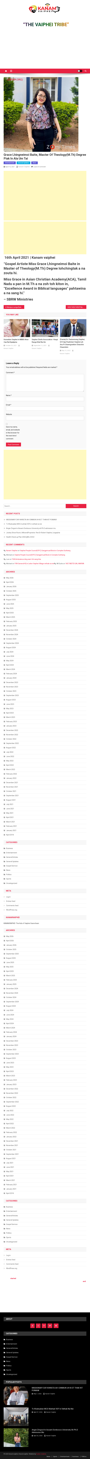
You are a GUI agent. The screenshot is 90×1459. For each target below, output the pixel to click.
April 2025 (10, 613)
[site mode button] (80, 71)
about (49, 1294)
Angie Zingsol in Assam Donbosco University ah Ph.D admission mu (31, 528)
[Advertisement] (45, 51)
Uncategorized (11, 883)
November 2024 (12, 634)
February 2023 (11, 721)
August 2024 (11, 647)
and (84, 1281)
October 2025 (11, 591)
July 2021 (9, 804)
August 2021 (11, 800)
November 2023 (12, 687)
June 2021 (10, 809)
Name (9, 395)
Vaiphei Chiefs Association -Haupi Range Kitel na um (45, 341)
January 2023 (11, 726)
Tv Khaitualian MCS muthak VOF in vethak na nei (24, 524)
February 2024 (11, 674)
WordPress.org (11, 910)
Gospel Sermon (12, 866)
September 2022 (12, 743)
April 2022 (10, 765)
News (34, 163)
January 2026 (11, 586)
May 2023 (9, 708)
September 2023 (12, 695)
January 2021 (11, 830)
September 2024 (12, 643)
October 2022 (11, 739)
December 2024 (12, 630)
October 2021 (11, 791)
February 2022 (11, 774)
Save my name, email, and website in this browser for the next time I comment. (13, 433)
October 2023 (11, 691)
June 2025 (10, 604)
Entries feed (10, 901)
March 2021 (10, 822)
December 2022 (12, 730)
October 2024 (11, 639)
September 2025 (12, 595)
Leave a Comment (39, 167)
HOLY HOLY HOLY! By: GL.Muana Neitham (77, 307)
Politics (8, 874)
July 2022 (9, 752)
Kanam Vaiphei (24, 167)
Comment (10, 372)
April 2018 (10, 835)
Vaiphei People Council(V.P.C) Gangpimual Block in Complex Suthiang (45, 550)
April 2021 (10, 817)
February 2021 (11, 826)
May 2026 (9, 578)
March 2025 (10, 617)
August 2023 (11, 700)
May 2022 (9, 761)
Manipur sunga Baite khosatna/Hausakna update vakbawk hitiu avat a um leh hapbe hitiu (15, 307)
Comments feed (12, 905)
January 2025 (11, 626)
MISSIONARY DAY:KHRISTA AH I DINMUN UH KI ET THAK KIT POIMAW (31, 520)
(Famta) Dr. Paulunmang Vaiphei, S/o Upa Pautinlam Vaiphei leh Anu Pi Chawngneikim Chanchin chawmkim (72, 343)
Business (9, 848)
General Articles (12, 857)
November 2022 (12, 735)
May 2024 (9, 661)
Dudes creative (41, 1454)
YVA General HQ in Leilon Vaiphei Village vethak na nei (34, 563)
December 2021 (12, 782)
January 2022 (11, 778)
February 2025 (11, 621)
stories (27, 1291)
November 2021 (12, 787)
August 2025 (11, 600)
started (13, 1278)
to (70, 1291)
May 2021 (9, 813)
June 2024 (10, 656)
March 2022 (10, 769)
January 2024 (11, 678)
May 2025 (9, 608)
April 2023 (10, 713)
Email (8, 405)
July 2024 (9, 652)
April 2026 (10, 582)
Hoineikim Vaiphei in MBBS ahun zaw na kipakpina (16, 341)
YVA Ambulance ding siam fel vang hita (26, 559)
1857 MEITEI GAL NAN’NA (74, 563)
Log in (8, 897)
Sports (8, 879)
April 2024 (10, 665)
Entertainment (9, 163)
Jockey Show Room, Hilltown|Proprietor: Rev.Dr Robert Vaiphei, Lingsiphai (33, 533)
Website (9, 414)
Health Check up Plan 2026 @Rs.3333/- (20, 537)
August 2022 (11, 748)
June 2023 (10, 704)
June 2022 (10, 756)
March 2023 (10, 717)
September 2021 (12, 795)
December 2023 (12, 682)
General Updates (23, 163)
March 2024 (10, 669)
